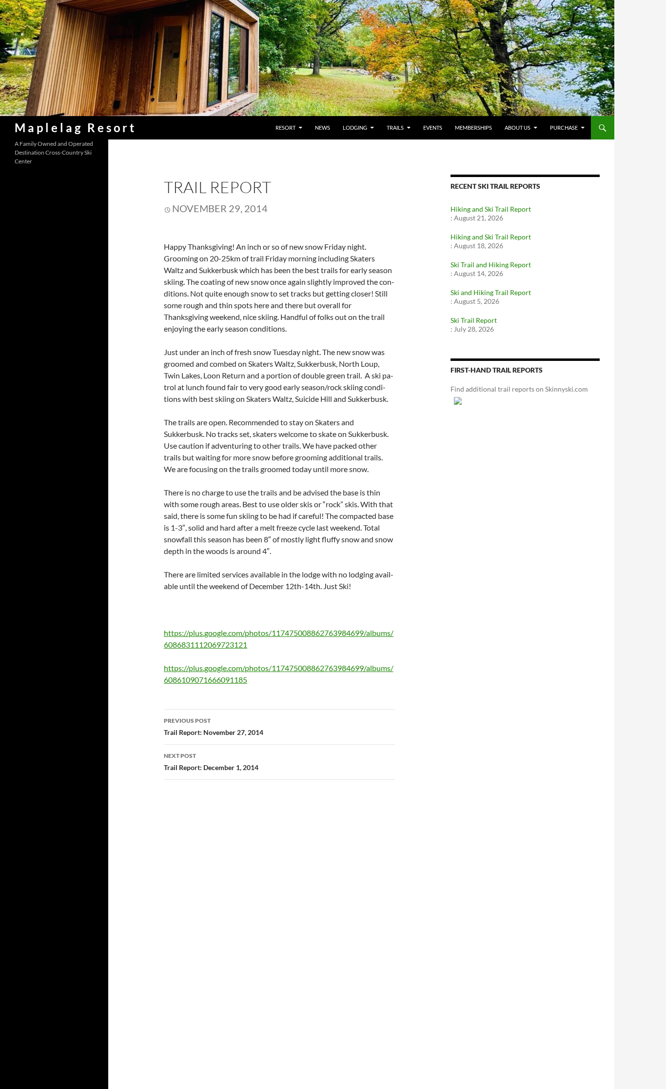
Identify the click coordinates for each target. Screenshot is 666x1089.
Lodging (355, 127)
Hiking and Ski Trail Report (491, 209)
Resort (285, 127)
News (322, 127)
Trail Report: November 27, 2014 (213, 726)
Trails (395, 127)
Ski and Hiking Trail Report (491, 292)
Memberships (473, 127)
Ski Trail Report (474, 320)
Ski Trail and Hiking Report (491, 264)
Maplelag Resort (76, 127)
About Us (517, 127)
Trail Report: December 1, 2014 (211, 762)
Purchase (564, 127)
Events (432, 127)
